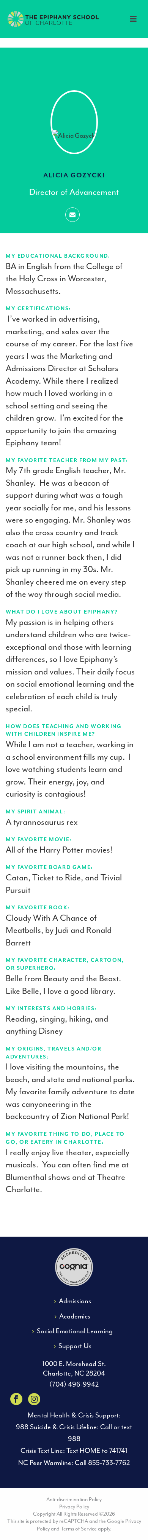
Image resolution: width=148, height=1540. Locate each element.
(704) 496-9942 (74, 1384)
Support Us (74, 1346)
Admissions (75, 1301)
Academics (74, 1316)
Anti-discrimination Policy (74, 1499)
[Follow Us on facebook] (16, 1400)
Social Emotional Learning (75, 1331)
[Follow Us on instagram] (34, 1400)
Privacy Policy (74, 1506)
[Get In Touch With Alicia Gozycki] (72, 214)
